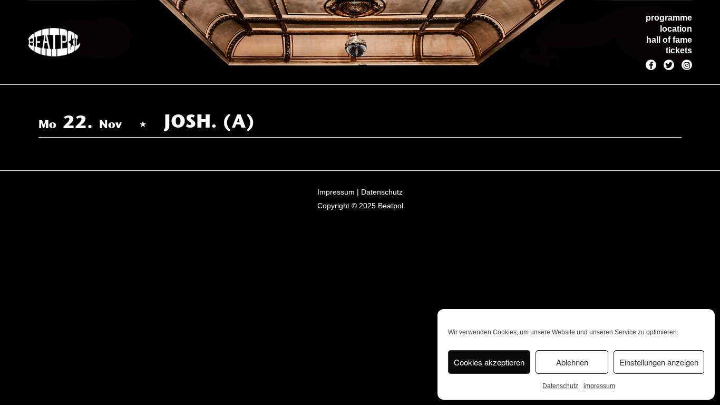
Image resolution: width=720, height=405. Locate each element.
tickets (679, 50)
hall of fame (669, 39)
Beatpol (390, 205)
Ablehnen (572, 362)
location (676, 28)
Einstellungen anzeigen (658, 362)
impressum (599, 386)
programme (669, 17)
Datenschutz (560, 386)
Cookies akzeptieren (489, 362)
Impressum (336, 192)
